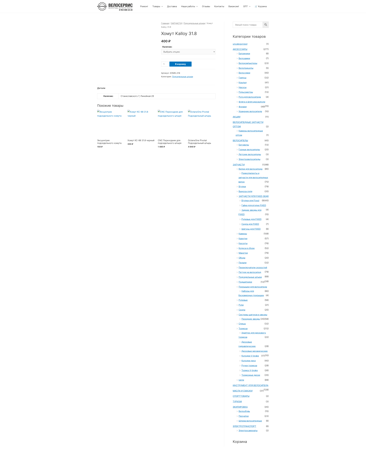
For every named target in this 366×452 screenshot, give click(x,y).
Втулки (242, 186)
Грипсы (242, 77)
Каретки (243, 238)
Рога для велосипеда (250, 97)
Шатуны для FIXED (251, 229)
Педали (242, 262)
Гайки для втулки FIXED (253, 205)
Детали (101, 88)
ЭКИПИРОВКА (240, 407)
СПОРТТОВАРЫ (241, 396)
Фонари (243, 106)
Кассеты (243, 243)
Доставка (172, 6)
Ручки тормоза (249, 365)
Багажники (244, 53)
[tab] (101, 88)
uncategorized (240, 44)
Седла (242, 309)
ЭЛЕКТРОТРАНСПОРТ (244, 426)
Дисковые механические (254, 351)
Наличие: (167, 46)
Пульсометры (246, 92)
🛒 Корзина (261, 6)
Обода (242, 257)
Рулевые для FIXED (251, 219)
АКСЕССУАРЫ (240, 49)
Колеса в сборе (247, 248)
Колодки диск (248, 360)
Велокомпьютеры (248, 63)
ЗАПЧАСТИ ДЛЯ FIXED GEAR (254, 196)
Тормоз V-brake (249, 370)
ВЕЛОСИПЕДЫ (240, 140)
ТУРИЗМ (237, 401)
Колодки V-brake (250, 355)
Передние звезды (250, 319)
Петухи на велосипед (250, 272)
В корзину (180, 64)
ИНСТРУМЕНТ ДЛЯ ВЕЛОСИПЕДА (250, 385)
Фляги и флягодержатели (252, 101)
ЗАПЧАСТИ (176, 23)
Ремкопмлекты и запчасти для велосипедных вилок (253, 177)
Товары (156, 6)
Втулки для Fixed (250, 200)
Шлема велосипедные (250, 420)
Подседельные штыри (194, 23)
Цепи (241, 380)
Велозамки (244, 58)
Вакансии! (233, 6)
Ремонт (144, 6)
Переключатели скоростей (253, 267)
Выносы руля (245, 191)
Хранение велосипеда (250, 111)
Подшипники (245, 282)
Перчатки (244, 416)
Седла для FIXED (250, 224)
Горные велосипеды (249, 149)
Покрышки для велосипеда (253, 286)
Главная (165, 23)
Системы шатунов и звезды (253, 314)
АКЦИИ (236, 116)
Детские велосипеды (250, 154)
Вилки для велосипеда (250, 169)
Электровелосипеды (249, 159)
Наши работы (188, 6)
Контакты (219, 6)
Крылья (242, 82)
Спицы (242, 323)
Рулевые (243, 300)
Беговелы (244, 144)
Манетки (243, 253)
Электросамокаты (248, 430)
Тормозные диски (250, 375)
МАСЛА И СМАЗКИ (242, 390)
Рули (241, 305)
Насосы (242, 87)
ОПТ (245, 6)
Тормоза (243, 328)
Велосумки (244, 72)
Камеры (243, 233)
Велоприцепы (246, 68)
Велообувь (244, 411)
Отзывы (206, 6)
